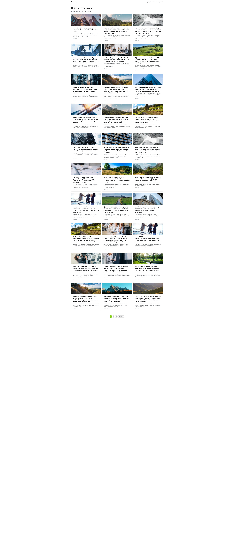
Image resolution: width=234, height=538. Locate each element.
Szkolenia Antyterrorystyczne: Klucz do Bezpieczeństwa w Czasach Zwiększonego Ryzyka (85, 29)
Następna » (121, 316)
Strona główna (159, 2)
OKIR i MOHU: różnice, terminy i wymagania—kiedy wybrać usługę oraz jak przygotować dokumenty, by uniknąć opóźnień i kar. (148, 178)
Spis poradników (151, 2)
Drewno (74, 2)
